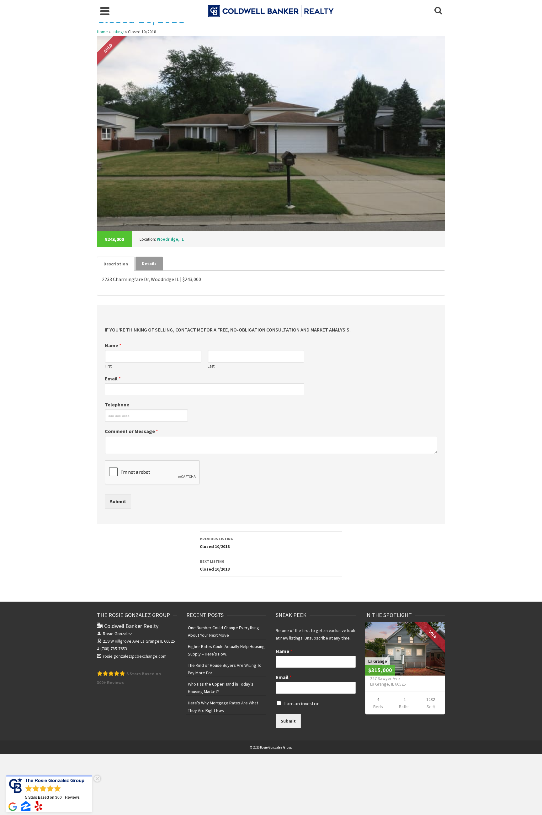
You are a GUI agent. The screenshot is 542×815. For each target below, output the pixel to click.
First (108, 366)
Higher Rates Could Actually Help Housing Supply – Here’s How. (226, 650)
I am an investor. (301, 703)
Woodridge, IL (170, 239)
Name (113, 345)
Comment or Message (131, 431)
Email (113, 378)
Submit (118, 501)
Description (116, 264)
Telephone (117, 404)
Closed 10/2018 (216, 542)
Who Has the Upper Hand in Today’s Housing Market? (220, 687)
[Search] (438, 11)
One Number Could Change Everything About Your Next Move (223, 631)
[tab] (116, 264)
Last (211, 366)
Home (102, 31)
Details (149, 263)
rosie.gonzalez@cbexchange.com (135, 656)
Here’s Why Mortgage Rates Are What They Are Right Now (223, 706)
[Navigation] (105, 11)
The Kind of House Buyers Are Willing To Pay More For (225, 669)
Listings (118, 31)
